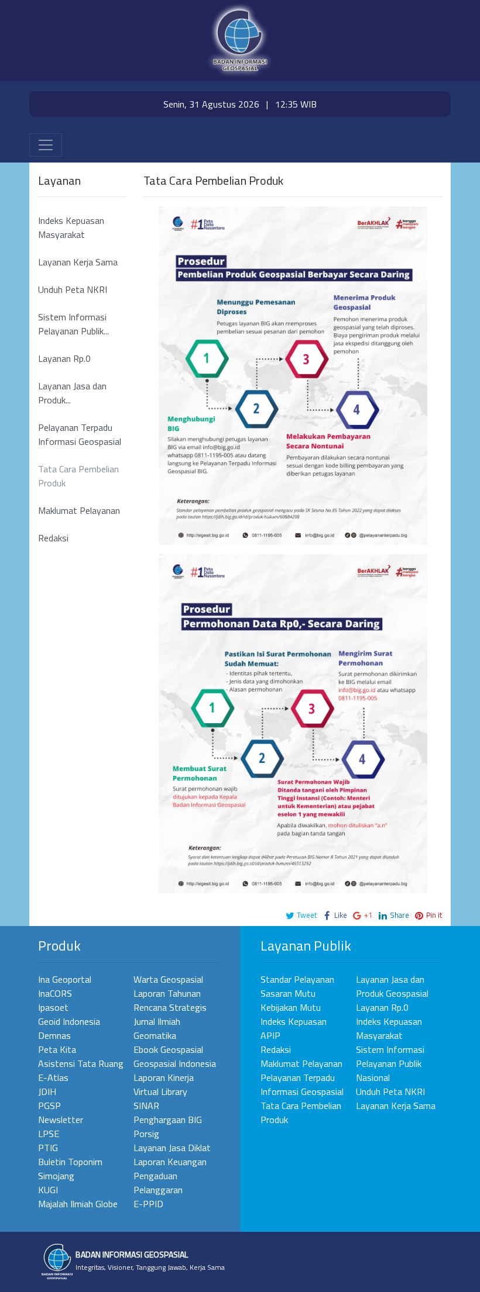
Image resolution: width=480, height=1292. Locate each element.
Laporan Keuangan (170, 1162)
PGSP (49, 1105)
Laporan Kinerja (163, 1077)
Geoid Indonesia (69, 1021)
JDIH (47, 1091)
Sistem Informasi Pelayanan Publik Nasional (390, 1063)
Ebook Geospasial (168, 1049)
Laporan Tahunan (167, 993)
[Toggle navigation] (45, 145)
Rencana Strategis (170, 1007)
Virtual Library (160, 1091)
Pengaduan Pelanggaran (158, 1183)
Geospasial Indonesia (174, 1063)
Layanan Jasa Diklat (172, 1148)
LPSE (48, 1134)
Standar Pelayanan (297, 979)
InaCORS (55, 993)
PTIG (48, 1148)
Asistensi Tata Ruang (81, 1063)
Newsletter (60, 1120)
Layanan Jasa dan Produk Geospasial (392, 986)
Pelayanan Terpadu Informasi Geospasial (79, 434)
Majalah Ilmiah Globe (78, 1204)
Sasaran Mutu (288, 993)
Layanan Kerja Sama (78, 262)
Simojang (56, 1176)
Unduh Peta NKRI (72, 289)
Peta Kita (57, 1049)
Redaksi (53, 538)
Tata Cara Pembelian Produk (78, 476)
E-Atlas (53, 1077)
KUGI (48, 1190)
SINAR (146, 1105)
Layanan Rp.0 (64, 358)
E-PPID (148, 1204)
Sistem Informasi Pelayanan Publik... (73, 324)
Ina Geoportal (64, 979)
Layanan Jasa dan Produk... (72, 393)
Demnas (54, 1035)
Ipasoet (53, 1007)
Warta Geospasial (168, 979)
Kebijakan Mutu (290, 1007)
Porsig (146, 1134)
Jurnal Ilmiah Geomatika (156, 1028)
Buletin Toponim (70, 1162)
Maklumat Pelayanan (79, 510)
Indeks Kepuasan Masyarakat (71, 227)
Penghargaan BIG (167, 1120)
